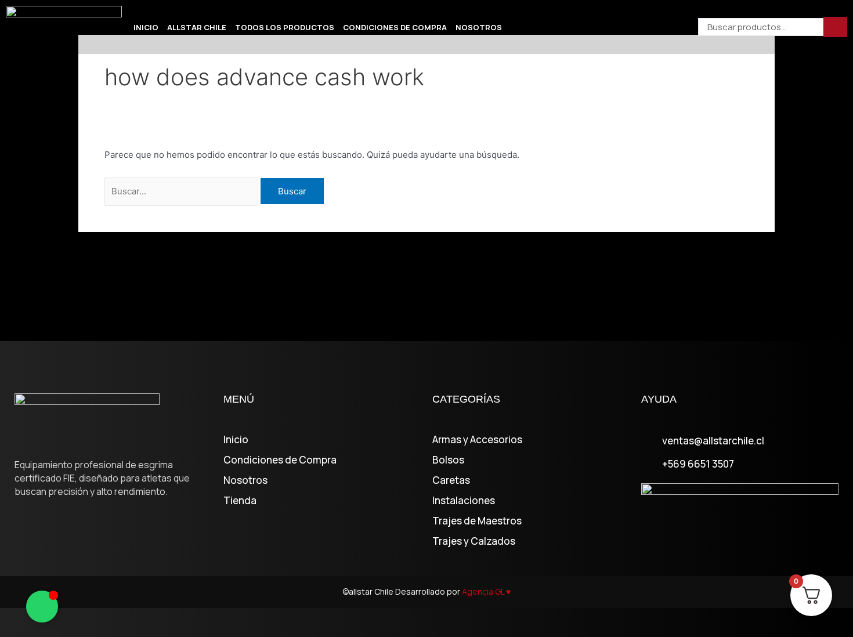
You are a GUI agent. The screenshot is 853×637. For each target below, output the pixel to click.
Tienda (239, 500)
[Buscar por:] (182, 191)
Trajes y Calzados (473, 541)
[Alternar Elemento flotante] (42, 606)
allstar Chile (196, 27)
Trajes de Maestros (477, 521)
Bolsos (448, 460)
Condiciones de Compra (395, 27)
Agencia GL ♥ (486, 591)
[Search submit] (835, 27)
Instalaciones (463, 500)
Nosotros (479, 27)
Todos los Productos (284, 27)
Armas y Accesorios (477, 440)
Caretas (451, 480)
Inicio (145, 27)
